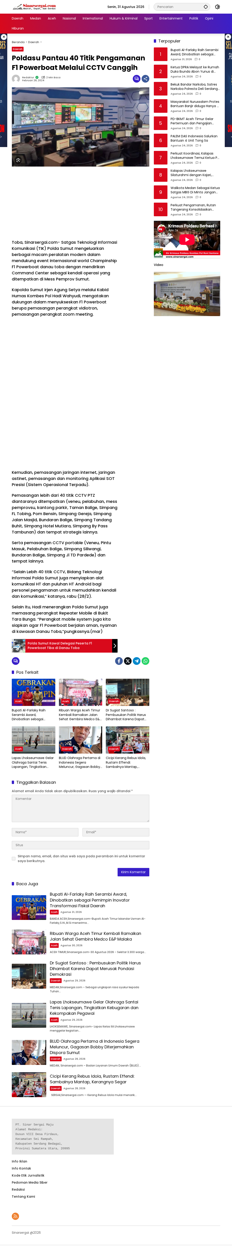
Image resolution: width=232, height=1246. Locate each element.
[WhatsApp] (145, 661)
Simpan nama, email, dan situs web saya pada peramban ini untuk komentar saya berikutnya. (81, 858)
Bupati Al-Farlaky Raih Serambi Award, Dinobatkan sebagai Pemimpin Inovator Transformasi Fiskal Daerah (33, 715)
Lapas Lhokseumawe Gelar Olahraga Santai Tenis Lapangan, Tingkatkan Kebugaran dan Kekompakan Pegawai (33, 762)
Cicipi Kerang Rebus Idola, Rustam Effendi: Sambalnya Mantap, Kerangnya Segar (126, 762)
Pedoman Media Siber (30, 1182)
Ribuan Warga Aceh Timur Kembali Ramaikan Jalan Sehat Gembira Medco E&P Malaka (80, 715)
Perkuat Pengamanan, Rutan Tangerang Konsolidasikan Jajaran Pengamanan (193, 207)
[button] (205, 6)
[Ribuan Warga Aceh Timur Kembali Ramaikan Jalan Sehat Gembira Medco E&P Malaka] (80, 692)
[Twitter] (128, 661)
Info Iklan (19, 1161)
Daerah (17, 49)
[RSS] (15, 1216)
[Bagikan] (145, 79)
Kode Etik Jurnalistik (28, 1175)
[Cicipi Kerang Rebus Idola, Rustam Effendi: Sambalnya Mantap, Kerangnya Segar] (127, 740)
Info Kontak (21, 1168)
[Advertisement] (65, 203)
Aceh (18, 701)
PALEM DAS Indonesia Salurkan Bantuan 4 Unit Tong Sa (194, 138)
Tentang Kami (23, 1196)
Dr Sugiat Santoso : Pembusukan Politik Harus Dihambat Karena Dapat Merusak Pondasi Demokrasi (126, 715)
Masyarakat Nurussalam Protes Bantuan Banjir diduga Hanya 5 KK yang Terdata (195, 104)
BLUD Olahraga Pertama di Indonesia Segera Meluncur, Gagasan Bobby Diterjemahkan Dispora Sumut (79, 762)
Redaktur (28, 77)
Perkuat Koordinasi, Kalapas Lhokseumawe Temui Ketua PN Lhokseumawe (195, 155)
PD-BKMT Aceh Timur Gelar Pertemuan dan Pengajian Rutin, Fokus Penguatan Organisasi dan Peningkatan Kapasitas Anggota (193, 121)
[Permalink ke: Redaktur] (17, 79)
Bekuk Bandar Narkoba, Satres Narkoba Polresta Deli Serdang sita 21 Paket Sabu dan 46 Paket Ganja (194, 86)
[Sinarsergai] (34, 6)
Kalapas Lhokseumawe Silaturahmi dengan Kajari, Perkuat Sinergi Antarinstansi (193, 173)
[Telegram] (136, 661)
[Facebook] (119, 661)
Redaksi (18, 1189)
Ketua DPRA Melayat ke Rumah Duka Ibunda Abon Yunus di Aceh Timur (195, 69)
